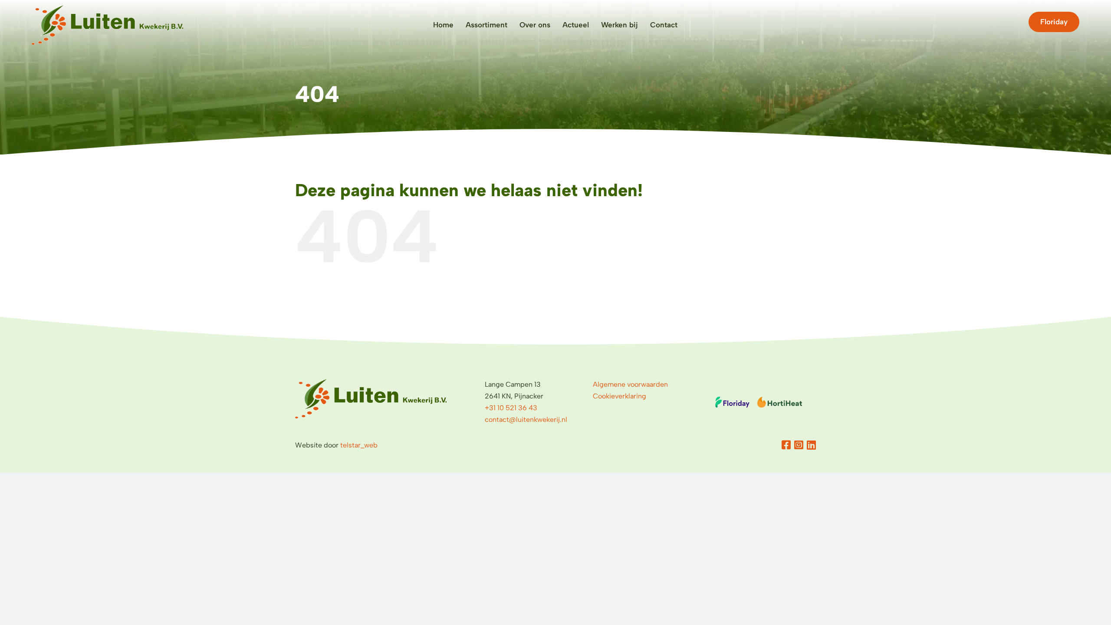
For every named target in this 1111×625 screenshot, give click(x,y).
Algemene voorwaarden (630, 384)
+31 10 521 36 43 (511, 408)
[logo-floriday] (732, 400)
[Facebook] (786, 445)
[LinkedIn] (811, 445)
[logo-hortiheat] (779, 400)
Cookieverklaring (619, 396)
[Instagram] (798, 445)
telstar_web (359, 445)
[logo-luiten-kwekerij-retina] (107, 8)
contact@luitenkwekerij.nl (526, 419)
